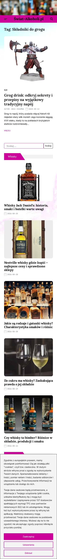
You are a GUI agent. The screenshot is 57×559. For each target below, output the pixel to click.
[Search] (51, 19)
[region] (28, 506)
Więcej (7, 131)
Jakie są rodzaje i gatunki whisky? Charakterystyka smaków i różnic (28, 325)
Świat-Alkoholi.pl (28, 19)
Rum (5, 90)
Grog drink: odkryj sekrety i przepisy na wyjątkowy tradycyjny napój (28, 99)
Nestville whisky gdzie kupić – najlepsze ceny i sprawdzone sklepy (26, 266)
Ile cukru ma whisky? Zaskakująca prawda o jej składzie (28, 382)
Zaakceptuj (28, 536)
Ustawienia (28, 544)
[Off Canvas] (5, 19)
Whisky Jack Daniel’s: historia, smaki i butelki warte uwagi (26, 207)
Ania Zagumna (17, 109)
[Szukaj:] (24, 146)
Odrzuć (28, 553)
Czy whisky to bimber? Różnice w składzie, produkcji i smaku (28, 439)
